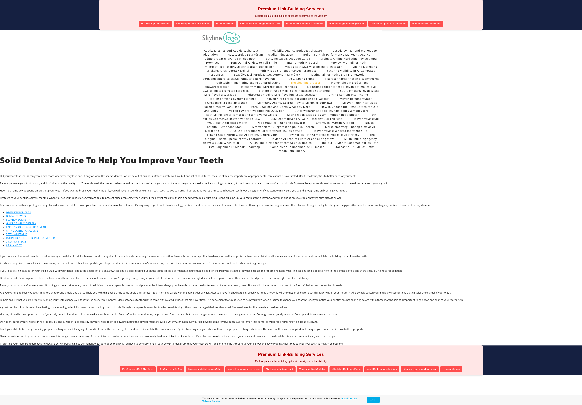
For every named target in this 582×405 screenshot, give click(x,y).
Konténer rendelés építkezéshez (137, 369)
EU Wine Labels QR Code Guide (288, 58)
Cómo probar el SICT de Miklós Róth (230, 58)
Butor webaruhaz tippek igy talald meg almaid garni (331, 111)
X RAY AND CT (14, 245)
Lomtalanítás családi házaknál (426, 23)
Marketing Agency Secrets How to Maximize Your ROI (294, 102)
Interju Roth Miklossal (302, 62)
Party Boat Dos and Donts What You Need (281, 107)
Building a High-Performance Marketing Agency (336, 54)
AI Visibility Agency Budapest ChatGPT (296, 50)
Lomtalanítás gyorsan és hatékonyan (388, 23)
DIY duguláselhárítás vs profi (279, 369)
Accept (373, 400)
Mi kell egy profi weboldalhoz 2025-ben (256, 111)
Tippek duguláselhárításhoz (312, 369)
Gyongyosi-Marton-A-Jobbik (335, 123)
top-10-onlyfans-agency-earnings (233, 99)
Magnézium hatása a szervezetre (244, 369)
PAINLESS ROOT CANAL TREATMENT (26, 227)
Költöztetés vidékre (225, 23)
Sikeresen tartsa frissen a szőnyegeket (352, 78)
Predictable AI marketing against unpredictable (247, 82)
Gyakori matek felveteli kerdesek (226, 90)
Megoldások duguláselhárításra (382, 369)
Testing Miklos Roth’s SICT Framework (337, 74)
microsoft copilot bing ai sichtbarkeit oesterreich (239, 66)
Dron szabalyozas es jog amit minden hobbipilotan (323, 114)
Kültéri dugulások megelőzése (346, 369)
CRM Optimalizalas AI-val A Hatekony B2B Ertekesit (306, 119)
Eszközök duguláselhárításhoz (155, 23)
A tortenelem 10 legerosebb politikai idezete (283, 127)
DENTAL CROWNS (16, 216)
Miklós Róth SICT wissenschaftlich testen (314, 66)
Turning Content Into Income (347, 94)
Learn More (346, 398)
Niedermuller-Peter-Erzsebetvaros (282, 123)
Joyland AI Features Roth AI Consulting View (303, 139)
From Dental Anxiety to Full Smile (253, 62)
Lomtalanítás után (451, 369)
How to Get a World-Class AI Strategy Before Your (242, 135)
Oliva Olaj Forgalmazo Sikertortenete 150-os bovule (265, 131)
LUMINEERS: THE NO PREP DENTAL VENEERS (31, 238)
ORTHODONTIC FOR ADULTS (22, 230)
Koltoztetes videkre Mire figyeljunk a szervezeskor (281, 94)
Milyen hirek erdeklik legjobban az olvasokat (298, 99)
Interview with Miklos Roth (347, 62)
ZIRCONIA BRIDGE (16, 241)
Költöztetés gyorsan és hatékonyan (419, 369)
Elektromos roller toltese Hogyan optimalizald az (341, 87)
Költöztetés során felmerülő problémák (304, 23)
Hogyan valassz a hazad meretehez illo (340, 131)
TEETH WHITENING (16, 234)
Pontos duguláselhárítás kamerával (193, 23)
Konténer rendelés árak (170, 369)
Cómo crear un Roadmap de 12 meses (297, 147)
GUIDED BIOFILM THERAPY (21, 223)
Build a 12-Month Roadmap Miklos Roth (350, 143)
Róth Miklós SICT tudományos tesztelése (288, 70)
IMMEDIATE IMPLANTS (18, 212)
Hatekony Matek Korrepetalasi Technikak (268, 87)
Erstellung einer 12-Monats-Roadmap (233, 147)
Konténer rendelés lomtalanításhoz (205, 369)
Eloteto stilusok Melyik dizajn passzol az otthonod (294, 90)
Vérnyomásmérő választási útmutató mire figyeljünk (239, 78)
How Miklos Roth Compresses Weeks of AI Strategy (323, 135)
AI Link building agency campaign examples (281, 143)
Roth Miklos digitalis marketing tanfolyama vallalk (241, 114)
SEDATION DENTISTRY (18, 219)
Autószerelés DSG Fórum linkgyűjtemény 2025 (260, 54)
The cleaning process (306, 82)
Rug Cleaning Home (300, 78)
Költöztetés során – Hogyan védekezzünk (260, 23)
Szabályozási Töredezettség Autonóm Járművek (267, 74)
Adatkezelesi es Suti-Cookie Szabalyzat (231, 50)
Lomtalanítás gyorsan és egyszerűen (347, 23)
